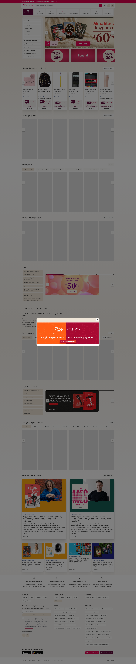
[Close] (97, 319)
